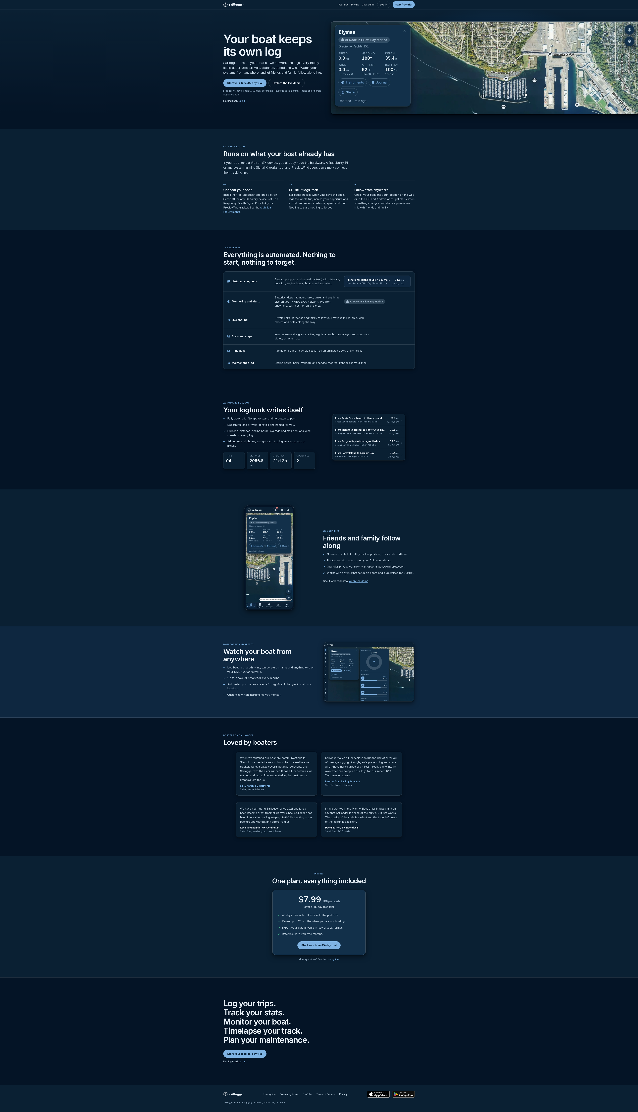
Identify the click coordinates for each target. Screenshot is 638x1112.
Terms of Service (325, 1094)
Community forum (289, 1094)
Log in (383, 4)
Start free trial (403, 4)
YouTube (307, 1094)
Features (343, 4)
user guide (333, 959)
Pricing (355, 4)
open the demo (358, 581)
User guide (368, 4)
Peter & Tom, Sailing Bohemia (342, 781)
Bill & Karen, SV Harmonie (255, 785)
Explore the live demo (287, 83)
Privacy (343, 1094)
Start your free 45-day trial (245, 83)
